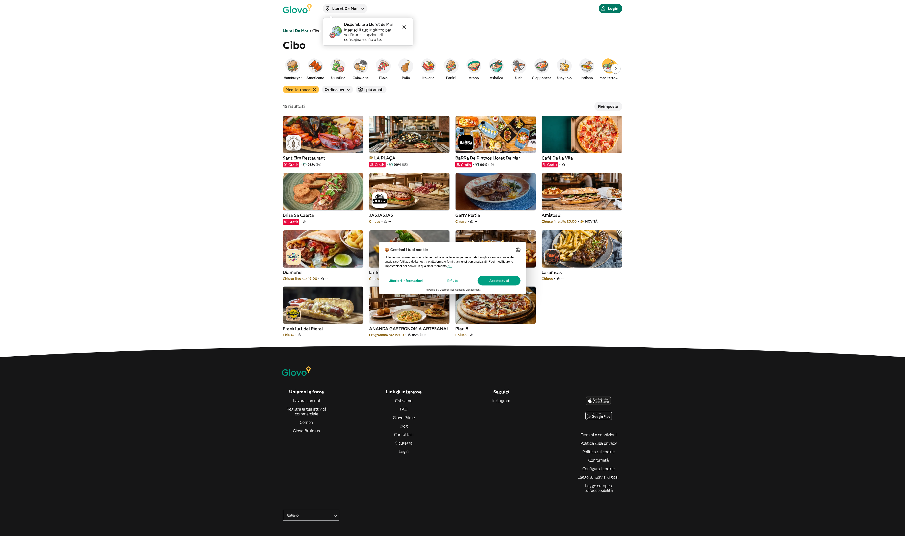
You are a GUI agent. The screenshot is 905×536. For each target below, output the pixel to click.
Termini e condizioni (599, 434)
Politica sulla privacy (598, 443)
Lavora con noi (306, 400)
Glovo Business (306, 430)
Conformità (598, 460)
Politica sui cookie (598, 451)
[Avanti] (615, 68)
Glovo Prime (404, 417)
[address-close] (404, 27)
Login (404, 451)
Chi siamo (403, 400)
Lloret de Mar (296, 30)
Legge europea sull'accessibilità (598, 488)
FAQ (403, 409)
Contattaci (404, 434)
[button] (293, 68)
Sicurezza (403, 443)
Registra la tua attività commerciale (306, 411)
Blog (404, 426)
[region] (452, 68)
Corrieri (306, 422)
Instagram (501, 400)
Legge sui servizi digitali (598, 477)
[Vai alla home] (297, 8)
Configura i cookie (598, 468)
